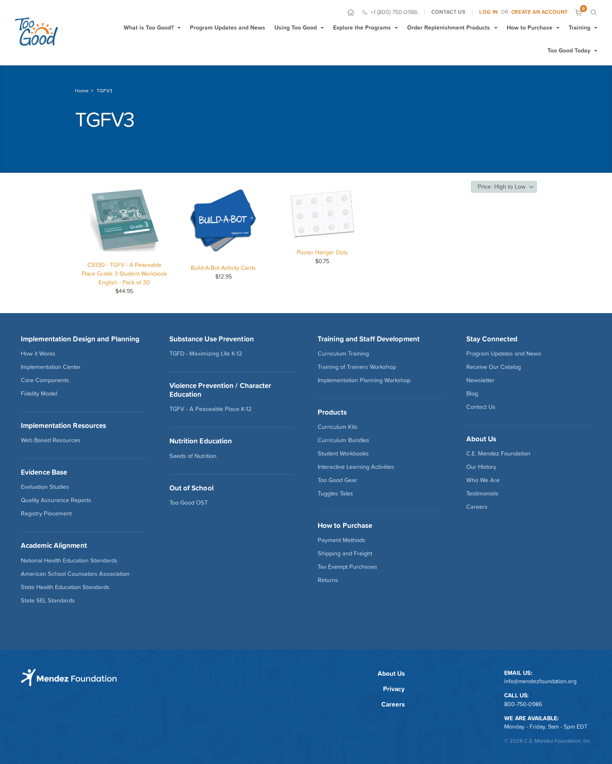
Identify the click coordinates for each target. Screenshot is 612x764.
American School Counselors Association (75, 573)
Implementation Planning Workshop (364, 380)
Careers (477, 506)
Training (579, 27)
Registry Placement (46, 513)
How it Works (38, 353)
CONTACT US (448, 12)
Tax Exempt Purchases (347, 566)
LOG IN (488, 12)
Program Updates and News (227, 27)
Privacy (394, 689)
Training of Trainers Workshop (357, 366)
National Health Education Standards (69, 560)
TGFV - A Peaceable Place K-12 (210, 408)
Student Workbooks (343, 453)
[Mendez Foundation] (36, 31)
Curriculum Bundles (343, 440)
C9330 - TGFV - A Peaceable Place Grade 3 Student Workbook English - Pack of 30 (124, 273)
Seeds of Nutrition (192, 455)
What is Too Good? (149, 27)
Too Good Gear (337, 480)
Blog (472, 393)
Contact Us (480, 406)
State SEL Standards (48, 600)
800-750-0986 (523, 704)
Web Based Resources (50, 440)
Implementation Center (51, 366)
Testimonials (482, 493)
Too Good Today (568, 50)
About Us (391, 673)
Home (82, 91)
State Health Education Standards (65, 587)
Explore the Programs (362, 27)
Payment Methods (342, 540)
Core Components (45, 380)
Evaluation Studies (45, 486)
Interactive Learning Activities (356, 466)
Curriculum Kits (338, 426)
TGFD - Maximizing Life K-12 (205, 353)
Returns (328, 580)
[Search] (593, 12)
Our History (481, 466)
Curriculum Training (343, 353)
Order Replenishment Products (448, 27)
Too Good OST (188, 502)
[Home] (351, 12)
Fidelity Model (39, 393)
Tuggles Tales (335, 493)
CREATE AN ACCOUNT (539, 12)
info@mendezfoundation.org (540, 681)
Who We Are (483, 480)
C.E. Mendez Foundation (498, 453)
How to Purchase (529, 27)
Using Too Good (295, 27)
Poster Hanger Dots (322, 252)
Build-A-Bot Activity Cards (223, 268)
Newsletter (480, 380)
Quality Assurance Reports (56, 500)
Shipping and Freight (345, 553)
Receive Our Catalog (493, 366)
